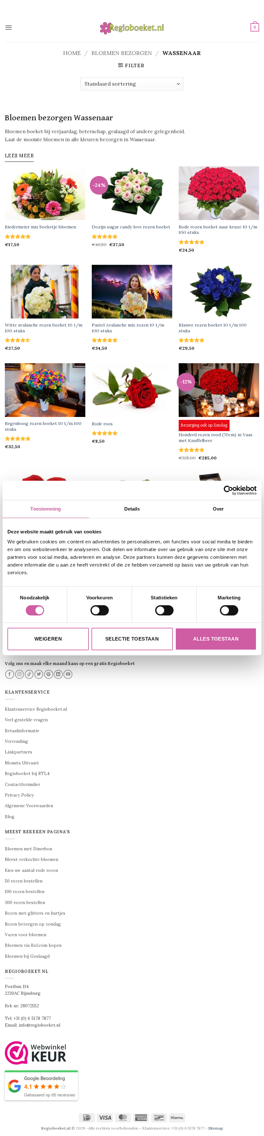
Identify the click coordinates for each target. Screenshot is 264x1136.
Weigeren (48, 639)
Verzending (16, 741)
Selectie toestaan (132, 639)
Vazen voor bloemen (25, 934)
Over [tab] (218, 509)
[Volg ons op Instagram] (19, 674)
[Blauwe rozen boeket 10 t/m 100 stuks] (219, 292)
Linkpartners (18, 752)
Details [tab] (132, 509)
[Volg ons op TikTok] (29, 674)
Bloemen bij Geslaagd (27, 956)
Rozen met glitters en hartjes (35, 913)
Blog (9, 816)
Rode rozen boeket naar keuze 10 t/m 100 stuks (218, 230)
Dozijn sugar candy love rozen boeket (131, 227)
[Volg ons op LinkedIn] (58, 674)
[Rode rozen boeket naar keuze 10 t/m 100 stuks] (219, 193)
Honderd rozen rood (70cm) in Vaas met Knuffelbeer (215, 437)
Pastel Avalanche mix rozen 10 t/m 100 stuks (128, 328)
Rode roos (102, 424)
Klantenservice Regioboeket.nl (36, 709)
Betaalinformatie (22, 731)
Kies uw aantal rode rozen (31, 870)
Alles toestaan (216, 639)
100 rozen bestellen (24, 891)
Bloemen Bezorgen (121, 53)
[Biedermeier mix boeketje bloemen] (45, 193)
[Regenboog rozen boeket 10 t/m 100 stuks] (45, 390)
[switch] (99, 610)
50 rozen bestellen (23, 881)
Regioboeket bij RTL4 (27, 773)
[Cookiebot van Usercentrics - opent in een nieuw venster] (228, 490)
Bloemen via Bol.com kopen (33, 945)
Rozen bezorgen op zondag (33, 924)
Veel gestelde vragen (26, 720)
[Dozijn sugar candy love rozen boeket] (132, 193)
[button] (8, 27)
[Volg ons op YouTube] (67, 674)
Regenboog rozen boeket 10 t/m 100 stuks (43, 426)
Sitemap (215, 1128)
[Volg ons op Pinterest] (48, 674)
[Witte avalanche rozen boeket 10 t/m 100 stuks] (45, 292)
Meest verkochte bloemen (31, 859)
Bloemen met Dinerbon (28, 849)
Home (72, 53)
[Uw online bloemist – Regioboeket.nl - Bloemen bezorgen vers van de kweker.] (132, 27)
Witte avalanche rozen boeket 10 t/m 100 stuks (43, 328)
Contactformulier (22, 784)
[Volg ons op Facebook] (9, 674)
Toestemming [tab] (45, 509)
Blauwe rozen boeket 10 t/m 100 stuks (213, 328)
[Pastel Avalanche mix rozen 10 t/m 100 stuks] (132, 292)
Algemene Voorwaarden (29, 805)
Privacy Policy (19, 795)
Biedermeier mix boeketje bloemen (40, 227)
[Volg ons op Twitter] (38, 674)
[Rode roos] (132, 390)
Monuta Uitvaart (22, 763)
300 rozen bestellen (25, 902)
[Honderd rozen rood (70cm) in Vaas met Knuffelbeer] (219, 390)
